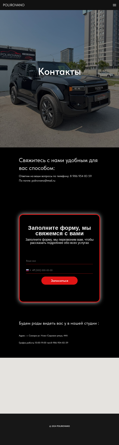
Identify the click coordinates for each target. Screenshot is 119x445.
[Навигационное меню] (114, 5)
